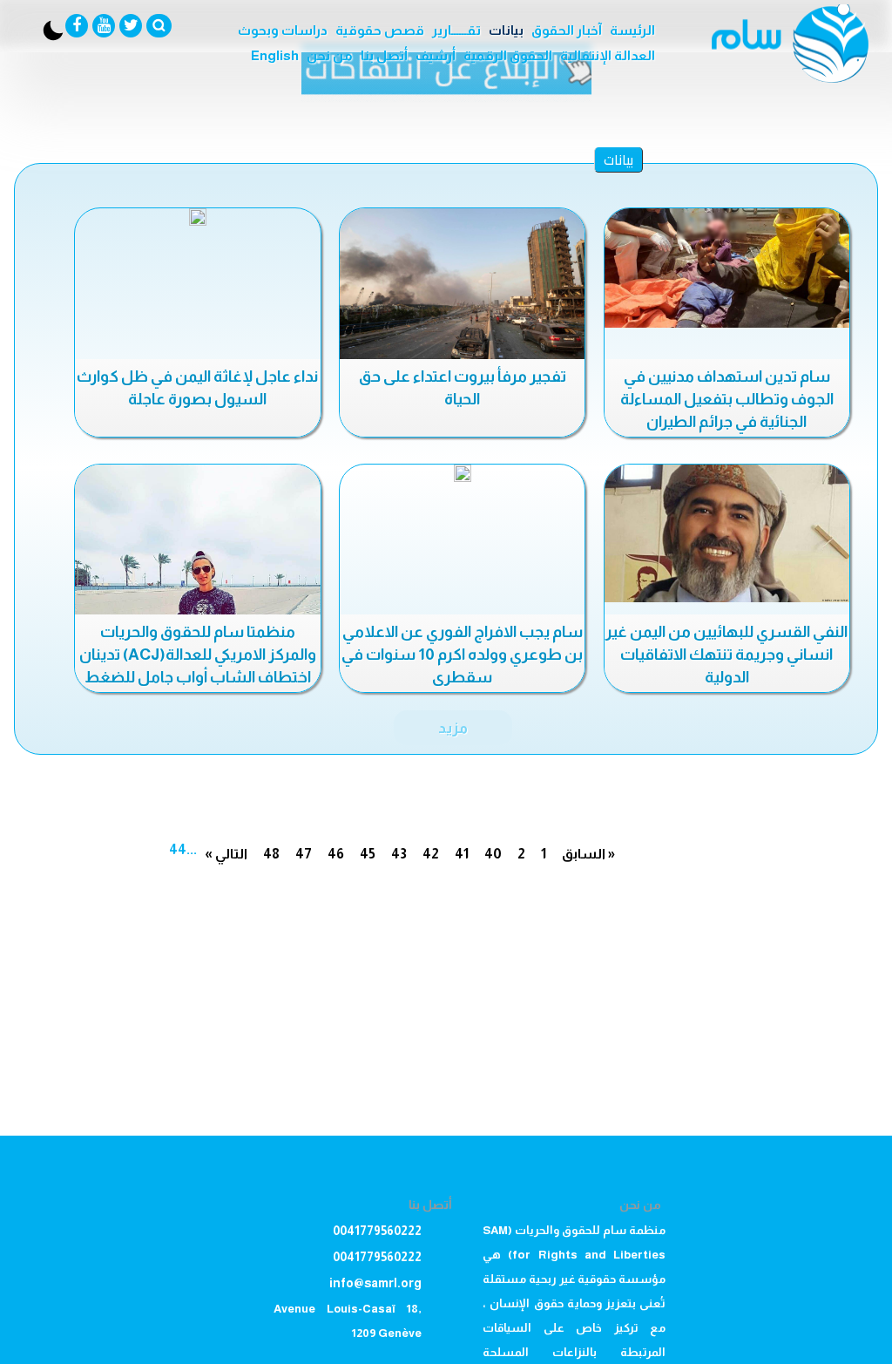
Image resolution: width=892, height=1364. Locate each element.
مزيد (453, 727)
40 (493, 853)
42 (430, 853)
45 (367, 853)
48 (271, 853)
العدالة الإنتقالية (607, 55)
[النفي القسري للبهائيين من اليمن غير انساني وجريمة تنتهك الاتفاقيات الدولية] (727, 533)
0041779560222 (377, 1231)
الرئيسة (632, 30)
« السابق (588, 853)
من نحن (330, 55)
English (275, 55)
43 (399, 853)
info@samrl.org (375, 1283)
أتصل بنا (384, 55)
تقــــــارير (456, 30)
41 (462, 853)
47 (303, 853)
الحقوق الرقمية (507, 55)
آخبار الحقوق (566, 30)
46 (336, 853)
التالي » (226, 853)
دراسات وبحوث (283, 30)
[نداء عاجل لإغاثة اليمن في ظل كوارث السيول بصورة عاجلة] (197, 217)
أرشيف (436, 55)
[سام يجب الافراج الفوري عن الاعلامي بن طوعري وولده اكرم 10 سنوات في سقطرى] (462, 473)
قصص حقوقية (379, 30)
